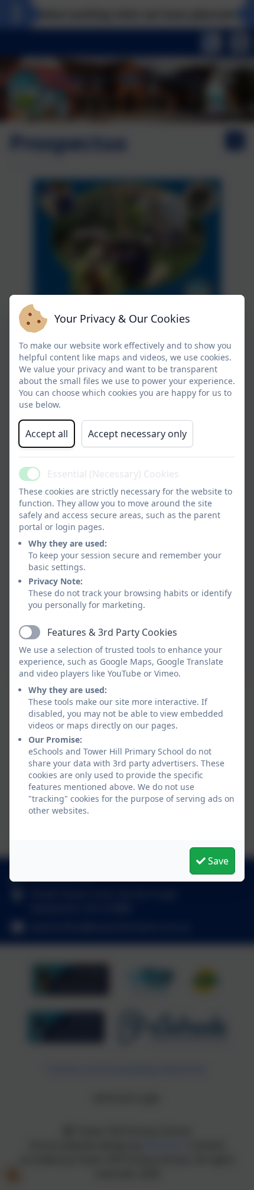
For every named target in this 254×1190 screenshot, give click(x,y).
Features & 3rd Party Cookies (112, 632)
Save (217, 860)
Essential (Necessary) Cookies (113, 473)
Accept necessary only (137, 433)
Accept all (46, 433)
